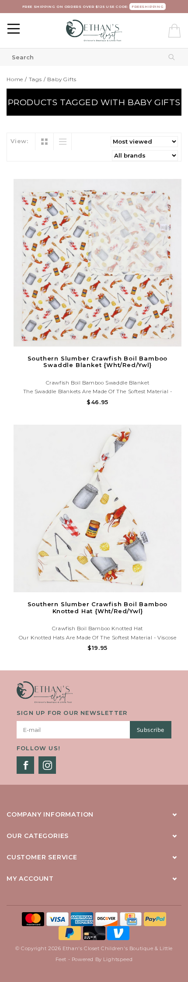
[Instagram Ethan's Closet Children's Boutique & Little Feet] (47, 765)
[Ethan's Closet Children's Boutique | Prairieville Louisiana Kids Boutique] (94, 30)
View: (19, 140)
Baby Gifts (62, 79)
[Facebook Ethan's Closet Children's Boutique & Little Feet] (25, 765)
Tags (35, 79)
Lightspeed (117, 959)
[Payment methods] (34, 918)
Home (15, 79)
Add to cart (97, 339)
